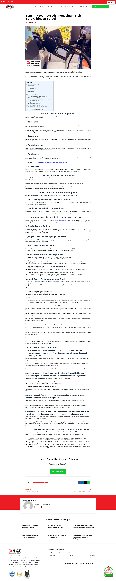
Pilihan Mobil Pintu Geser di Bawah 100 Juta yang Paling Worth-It (56, 527)
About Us (34, 6)
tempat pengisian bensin (61, 220)
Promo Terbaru (73, 558)
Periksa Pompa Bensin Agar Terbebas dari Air (38, 96)
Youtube (91, 553)
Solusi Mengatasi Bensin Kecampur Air (36, 94)
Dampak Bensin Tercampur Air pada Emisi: (37, 108)
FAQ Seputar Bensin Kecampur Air (36, 109)
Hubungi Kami (80, 6)
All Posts (38, 506)
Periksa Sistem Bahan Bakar (34, 103)
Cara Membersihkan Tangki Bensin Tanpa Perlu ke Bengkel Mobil (50, 162)
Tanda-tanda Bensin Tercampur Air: (35, 105)
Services (42, 6)
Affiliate (88, 6)
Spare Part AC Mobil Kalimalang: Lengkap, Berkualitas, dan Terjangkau (83, 537)
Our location (60, 6)
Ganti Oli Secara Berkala (34, 100)
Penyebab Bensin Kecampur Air (34, 84)
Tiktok (71, 555)
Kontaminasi (31, 91)
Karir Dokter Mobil (54, 553)
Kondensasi (31, 85)
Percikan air (31, 90)
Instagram (92, 555)
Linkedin (71, 553)
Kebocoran (31, 87)
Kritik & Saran (53, 558)
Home (28, 6)
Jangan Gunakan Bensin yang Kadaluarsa (37, 102)
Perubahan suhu (32, 88)
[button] (79, 482)
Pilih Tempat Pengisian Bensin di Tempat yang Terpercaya (40, 99)
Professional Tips (69, 6)
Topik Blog (50, 6)
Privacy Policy (93, 558)
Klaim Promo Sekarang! (58, 471)
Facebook (52, 555)
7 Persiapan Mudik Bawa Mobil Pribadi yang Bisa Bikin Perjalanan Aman (83, 527)
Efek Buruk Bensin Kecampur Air (34, 93)
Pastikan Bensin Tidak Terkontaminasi (36, 97)
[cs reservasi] (108, 571)
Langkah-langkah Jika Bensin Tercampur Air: (38, 106)
